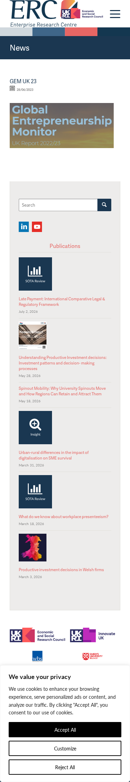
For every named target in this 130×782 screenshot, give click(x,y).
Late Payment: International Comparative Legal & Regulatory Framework (62, 301)
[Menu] (111, 14)
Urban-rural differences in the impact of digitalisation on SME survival (54, 455)
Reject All (65, 767)
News (19, 47)
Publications (65, 246)
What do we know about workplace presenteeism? (64, 516)
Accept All (65, 729)
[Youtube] (37, 227)
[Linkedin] (24, 227)
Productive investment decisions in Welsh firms (61, 570)
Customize (65, 748)
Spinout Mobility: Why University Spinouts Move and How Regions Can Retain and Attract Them (62, 391)
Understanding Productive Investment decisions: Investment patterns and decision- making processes (63, 363)
